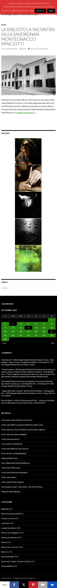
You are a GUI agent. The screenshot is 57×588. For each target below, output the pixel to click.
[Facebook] (14, 584)
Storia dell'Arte (7, 566)
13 (36, 328)
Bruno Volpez (6, 400)
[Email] (43, 584)
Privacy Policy (6, 578)
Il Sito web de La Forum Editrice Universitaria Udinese (23, 429)
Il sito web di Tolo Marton (11, 444)
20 (36, 331)
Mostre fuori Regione (10, 533)
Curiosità (5, 523)
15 (52, 328)
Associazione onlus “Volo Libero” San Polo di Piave (21, 487)
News (3, 25)
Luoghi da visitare (8, 528)
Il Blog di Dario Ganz (9, 458)
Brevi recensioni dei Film (11, 514)
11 (21, 328)
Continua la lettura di (25, 112)
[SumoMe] (52, 584)
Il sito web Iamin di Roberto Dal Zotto (16, 420)
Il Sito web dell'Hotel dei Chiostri (14, 449)
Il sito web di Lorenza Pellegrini (14, 434)
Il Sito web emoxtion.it (10, 439)
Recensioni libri (7, 556)
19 (28, 331)
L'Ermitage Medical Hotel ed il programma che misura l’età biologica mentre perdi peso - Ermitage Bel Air (27, 382)
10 (13, 328)
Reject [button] (51, 11)
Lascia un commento (39, 49)
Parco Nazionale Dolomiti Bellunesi (15, 463)
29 (52, 335)
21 (44, 331)
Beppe (23, 49)
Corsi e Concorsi (8, 518)
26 (28, 335)
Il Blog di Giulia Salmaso (11, 491)
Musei (3, 542)
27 (36, 335)
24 (13, 335)
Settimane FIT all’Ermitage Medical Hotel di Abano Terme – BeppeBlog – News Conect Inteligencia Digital (27, 361)
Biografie (5, 509)
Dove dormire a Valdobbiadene (14, 453)
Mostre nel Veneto (9, 537)
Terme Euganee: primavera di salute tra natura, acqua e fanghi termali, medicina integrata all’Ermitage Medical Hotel (28, 375)
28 (44, 335)
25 (21, 335)
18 (21, 331)
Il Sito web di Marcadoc (10, 468)
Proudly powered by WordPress (24, 578)
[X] (23, 584)
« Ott (4, 343)
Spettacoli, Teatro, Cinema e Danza (15, 561)
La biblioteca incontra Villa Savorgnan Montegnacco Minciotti (28, 36)
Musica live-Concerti (9, 547)
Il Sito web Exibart (8, 477)
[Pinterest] (33, 584)
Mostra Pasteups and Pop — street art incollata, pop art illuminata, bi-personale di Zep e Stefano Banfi (28, 401)
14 (44, 328)
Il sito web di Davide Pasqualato (14, 472)
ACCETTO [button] (40, 11)
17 (13, 331)
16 (5, 331)
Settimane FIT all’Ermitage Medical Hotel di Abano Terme (27, 363)
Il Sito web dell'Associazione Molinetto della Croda (22, 425)
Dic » (53, 343)
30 (5, 339)
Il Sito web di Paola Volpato (12, 482)
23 (5, 335)
